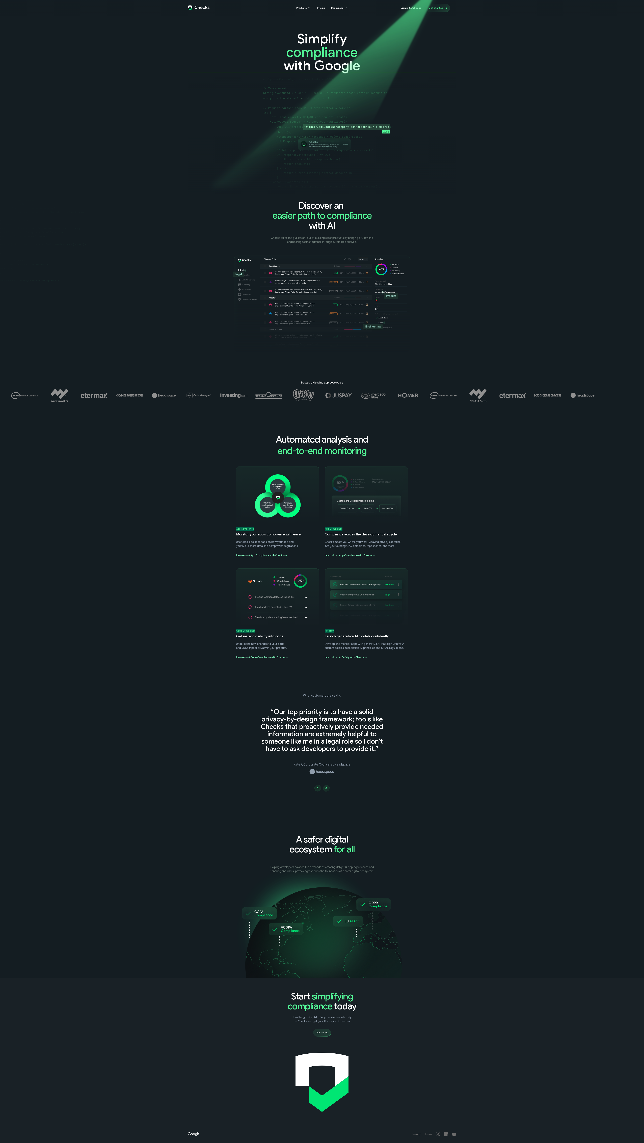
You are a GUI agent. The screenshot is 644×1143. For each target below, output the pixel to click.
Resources (337, 7)
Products (301, 7)
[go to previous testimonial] (317, 788)
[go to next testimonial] (326, 788)
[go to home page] (198, 7)
